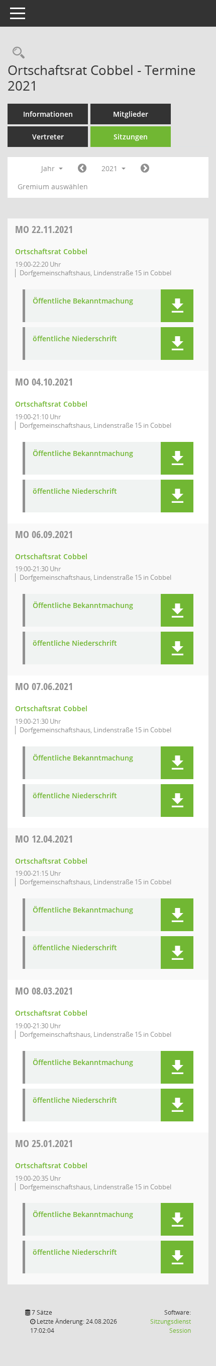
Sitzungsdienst (170, 1326)
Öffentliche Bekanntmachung (83, 301)
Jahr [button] (49, 168)
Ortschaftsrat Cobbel (51, 251)
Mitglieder (130, 114)
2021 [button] (110, 168)
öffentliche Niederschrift (75, 339)
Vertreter (48, 136)
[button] (177, 305)
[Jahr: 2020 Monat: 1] (82, 169)
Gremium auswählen (53, 186)
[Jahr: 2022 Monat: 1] (145, 169)
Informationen (48, 114)
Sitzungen (131, 136)
